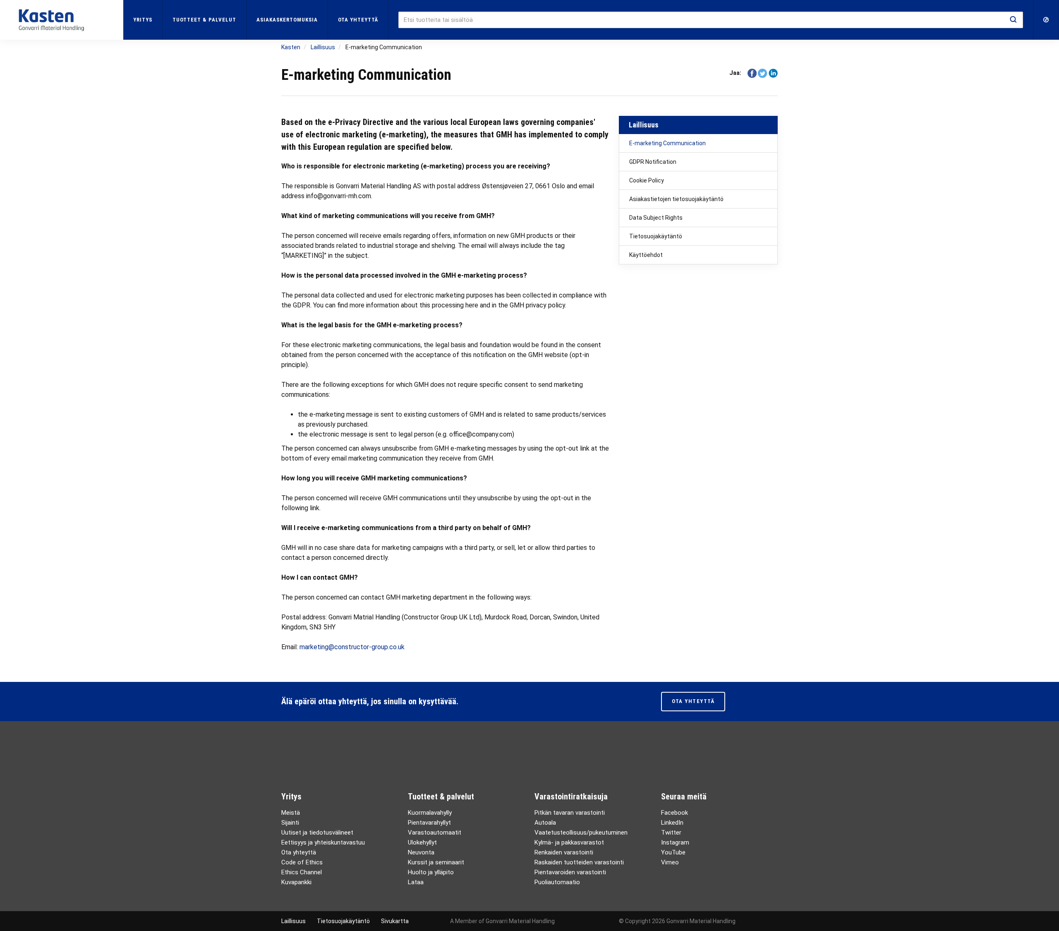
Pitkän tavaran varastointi (569, 812)
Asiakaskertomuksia (287, 20)
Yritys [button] (142, 20)
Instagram (675, 842)
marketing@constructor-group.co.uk (352, 647)
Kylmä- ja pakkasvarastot (569, 842)
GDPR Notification (652, 161)
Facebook (674, 812)
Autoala (545, 822)
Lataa (416, 882)
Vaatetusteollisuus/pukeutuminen (581, 832)
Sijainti (290, 822)
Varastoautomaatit (434, 832)
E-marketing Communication (667, 143)
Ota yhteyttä (358, 20)
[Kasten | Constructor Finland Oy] (61, 20)
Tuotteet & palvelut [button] (204, 20)
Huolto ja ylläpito (431, 872)
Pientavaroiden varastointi (570, 872)
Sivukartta (395, 921)
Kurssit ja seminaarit (436, 862)
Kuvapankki (296, 882)
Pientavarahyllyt (429, 822)
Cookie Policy (646, 180)
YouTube (673, 852)
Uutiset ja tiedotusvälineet (317, 832)
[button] (1046, 20)
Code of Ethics (302, 862)
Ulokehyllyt (422, 842)
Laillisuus (644, 124)
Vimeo (670, 862)
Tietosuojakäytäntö (655, 236)
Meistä (290, 812)
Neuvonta (421, 852)
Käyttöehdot (646, 255)
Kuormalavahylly (430, 812)
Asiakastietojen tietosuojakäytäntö (676, 199)
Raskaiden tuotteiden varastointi (579, 862)
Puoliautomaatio (557, 882)
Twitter (671, 832)
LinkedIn (672, 822)
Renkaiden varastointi (563, 852)
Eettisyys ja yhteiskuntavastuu (323, 842)
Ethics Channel (301, 872)
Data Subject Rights (656, 217)
